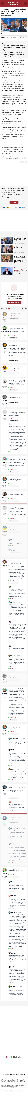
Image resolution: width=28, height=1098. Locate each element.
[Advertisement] (14, 174)
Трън (4, 415)
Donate (14, 202)
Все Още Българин (13, 952)
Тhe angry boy (4, 874)
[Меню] (25, 3)
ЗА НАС (8, 1066)
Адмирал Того (5, 401)
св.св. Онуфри (4, 483)
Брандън (5, 679)
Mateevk (13, 587)
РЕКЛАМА (19, 1066)
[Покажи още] (14, 1094)
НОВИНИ (3, 37)
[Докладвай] (14, 316)
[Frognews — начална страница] (14, 1057)
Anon (12, 646)
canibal (13, 912)
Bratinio (13, 749)
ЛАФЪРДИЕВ (4, 693)
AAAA (5, 348)
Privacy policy (23, 1074)
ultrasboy (4, 317)
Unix (5, 821)
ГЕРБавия (13, 895)
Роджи (13, 539)
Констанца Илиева (9, 162)
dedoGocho (14, 802)
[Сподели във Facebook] (23, 37)
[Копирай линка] (21, 37)
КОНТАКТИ (13, 1066)
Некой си (5, 565)
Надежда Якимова (4, 532)
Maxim (4, 790)
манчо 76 (5, 462)
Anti (5, 385)
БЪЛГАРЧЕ (4, 497)
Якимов (13, 986)
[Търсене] (2, 3)
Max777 (4, 371)
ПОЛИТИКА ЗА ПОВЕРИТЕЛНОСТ (14, 1068)
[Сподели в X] (26, 37)
